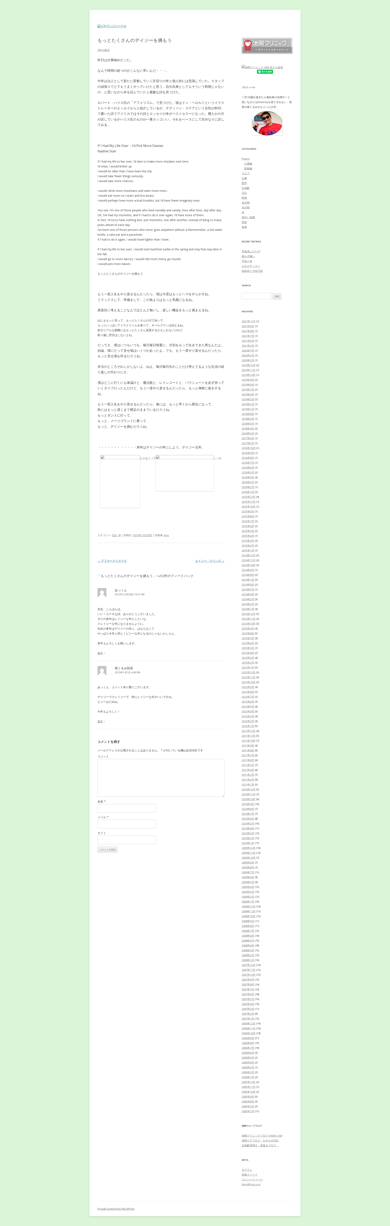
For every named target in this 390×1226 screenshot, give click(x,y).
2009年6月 (248, 877)
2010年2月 (248, 838)
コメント (103, 756)
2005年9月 (248, 1096)
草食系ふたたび (251, 251)
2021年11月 (249, 321)
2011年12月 (249, 731)
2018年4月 (248, 428)
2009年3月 (248, 892)
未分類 (246, 202)
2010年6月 (248, 818)
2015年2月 (248, 545)
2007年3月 (248, 1009)
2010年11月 (249, 794)
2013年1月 (248, 667)
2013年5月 (248, 648)
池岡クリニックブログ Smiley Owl (262, 1135)
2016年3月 (248, 482)
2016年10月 (249, 448)
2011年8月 (248, 750)
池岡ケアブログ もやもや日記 (260, 1140)
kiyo (166, 535)
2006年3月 (248, 1067)
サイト (102, 833)
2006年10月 (249, 1033)
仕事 (244, 178)
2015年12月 (249, 497)
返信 (100, 653)
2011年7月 (248, 755)
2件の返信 (103, 50)
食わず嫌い (248, 256)
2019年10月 (249, 375)
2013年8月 (248, 633)
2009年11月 (249, 853)
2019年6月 (248, 394)
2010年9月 (248, 804)
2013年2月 (248, 662)
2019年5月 (248, 399)
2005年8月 (248, 1101)
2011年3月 (248, 775)
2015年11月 (249, 501)
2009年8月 (248, 867)
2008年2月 (248, 955)
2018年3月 (248, 433)
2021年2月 (248, 345)
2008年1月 (248, 960)
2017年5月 (248, 443)
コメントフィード (252, 1179)
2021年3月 (248, 341)
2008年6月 (248, 935)
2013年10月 (249, 623)
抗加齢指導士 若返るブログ (260, 1145)
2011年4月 (248, 770)
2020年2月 (248, 360)
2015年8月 (248, 516)
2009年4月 (248, 887)
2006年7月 (248, 1048)
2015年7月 (248, 521)
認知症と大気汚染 (252, 271)
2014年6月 (248, 584)
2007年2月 (248, 1014)
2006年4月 (248, 1062)
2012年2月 (248, 721)
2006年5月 (248, 1057)
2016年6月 (248, 467)
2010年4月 (248, 828)
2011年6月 (248, 760)
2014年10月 (249, 565)
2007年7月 (248, 989)
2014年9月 (248, 570)
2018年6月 (248, 419)
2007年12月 (249, 965)
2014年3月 (248, 599)
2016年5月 (248, 472)
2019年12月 (249, 365)
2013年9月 (248, 628)
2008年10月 (249, 916)
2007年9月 (248, 979)
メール (103, 817)
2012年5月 (248, 706)
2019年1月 (248, 409)
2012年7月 (248, 697)
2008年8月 (248, 926)
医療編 (248, 168)
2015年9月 (248, 511)
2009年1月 (248, 901)
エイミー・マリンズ (209, 561)
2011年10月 (249, 740)
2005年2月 (248, 1106)
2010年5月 (248, 823)
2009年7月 (248, 872)
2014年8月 (248, 575)
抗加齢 (246, 188)
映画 (244, 198)
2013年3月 (248, 658)
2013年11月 (249, 619)
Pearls (246, 159)
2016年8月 (248, 458)
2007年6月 (248, 994)
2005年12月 (249, 1082)
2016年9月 (248, 453)
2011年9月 (248, 745)
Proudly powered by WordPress (116, 1209)
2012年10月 (249, 682)
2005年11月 (249, 1087)
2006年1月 (248, 1077)
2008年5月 (248, 940)
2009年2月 (248, 896)
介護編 (248, 163)
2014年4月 (248, 594)
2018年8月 (248, 414)
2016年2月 (248, 487)
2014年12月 (249, 555)
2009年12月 (249, 848)
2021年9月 (248, 326)
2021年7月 (248, 336)
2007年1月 (248, 1018)
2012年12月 (249, 672)
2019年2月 (248, 404)
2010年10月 (249, 799)
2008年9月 (248, 921)
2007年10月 (249, 974)
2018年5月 (248, 423)
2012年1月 (248, 726)
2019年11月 (249, 370)
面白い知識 (248, 217)
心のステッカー (251, 266)
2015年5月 (248, 531)
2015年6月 (248, 526)
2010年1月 (248, 843)
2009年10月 (249, 857)
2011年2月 (248, 779)
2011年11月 (249, 736)
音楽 (244, 222)
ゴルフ (246, 173)
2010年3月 (248, 833)
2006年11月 (249, 1028)
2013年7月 (248, 638)
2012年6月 (248, 701)
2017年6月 (248, 438)
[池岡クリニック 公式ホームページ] (267, 52)
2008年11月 (249, 911)
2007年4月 (248, 1004)
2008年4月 (248, 945)
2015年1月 (248, 550)
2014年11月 (249, 560)
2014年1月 (248, 609)
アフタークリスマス (112, 561)
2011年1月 (248, 784)
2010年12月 (249, 789)
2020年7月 (248, 350)
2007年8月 (248, 984)
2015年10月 (249, 506)
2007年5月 (248, 999)
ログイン (247, 1170)
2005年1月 (248, 1111)
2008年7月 (248, 931)
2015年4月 (248, 536)
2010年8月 (248, 809)
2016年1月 (248, 492)
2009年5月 (248, 882)
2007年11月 (249, 970)
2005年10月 (249, 1092)
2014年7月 (248, 580)
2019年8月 (248, 384)
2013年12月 (249, 614)
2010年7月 (248, 814)
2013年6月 (248, 643)
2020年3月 (248, 355)
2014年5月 (248, 589)
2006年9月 (248, 1038)
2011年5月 (248, 765)
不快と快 (247, 261)
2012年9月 (248, 687)
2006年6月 (248, 1053)
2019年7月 (248, 389)
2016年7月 (248, 462)
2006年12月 (249, 1023)
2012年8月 (248, 692)
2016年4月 (248, 477)
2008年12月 (249, 906)
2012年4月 (248, 711)
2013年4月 (248, 653)
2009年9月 (248, 862)
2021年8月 (248, 331)
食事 (244, 227)
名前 (102, 801)
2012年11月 (249, 677)
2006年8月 (248, 1043)
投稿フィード (250, 1174)
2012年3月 (248, 716)
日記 (114, 535)
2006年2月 (248, 1072)
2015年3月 (248, 540)
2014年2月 (248, 604)
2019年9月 (248, 380)
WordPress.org (251, 1184)
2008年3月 (248, 950)
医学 (244, 183)
